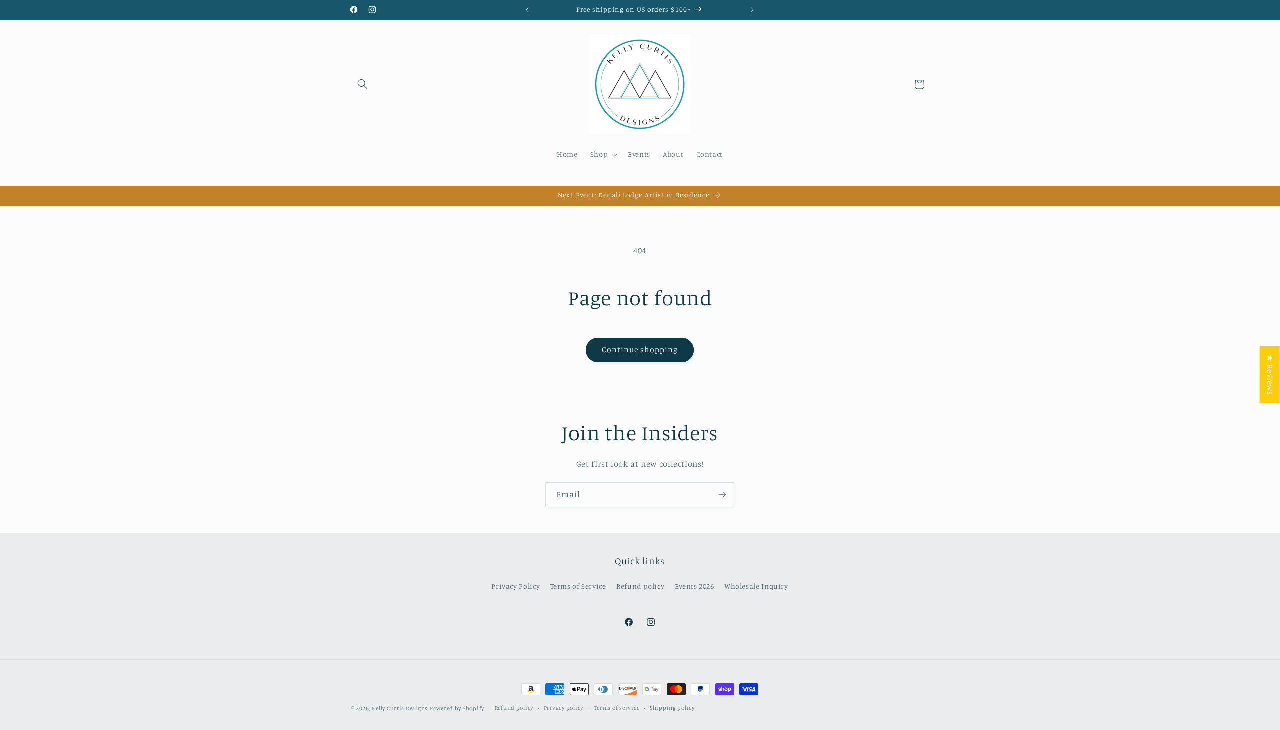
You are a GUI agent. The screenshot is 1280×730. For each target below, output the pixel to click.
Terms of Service (578, 586)
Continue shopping (640, 349)
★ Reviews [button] (1271, 375)
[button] (363, 84)
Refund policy (640, 586)
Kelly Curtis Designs (400, 708)
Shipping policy (672, 708)
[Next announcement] (753, 10)
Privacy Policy (516, 586)
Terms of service (617, 708)
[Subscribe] (722, 494)
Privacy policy (564, 708)
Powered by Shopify (457, 708)
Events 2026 (694, 586)
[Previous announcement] (527, 10)
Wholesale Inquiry (756, 586)
